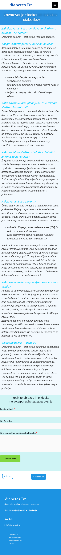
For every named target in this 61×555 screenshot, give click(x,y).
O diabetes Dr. (14, 534)
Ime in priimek (7, 409)
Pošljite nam (10, 459)
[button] (38, 477)
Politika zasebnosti (15, 540)
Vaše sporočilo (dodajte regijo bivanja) (18, 433)
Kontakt (11, 543)
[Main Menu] (55, 5)
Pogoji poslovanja (15, 537)
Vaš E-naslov (6, 421)
